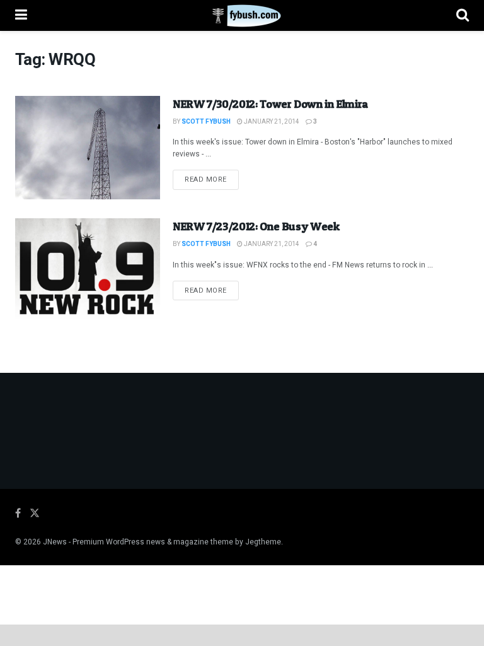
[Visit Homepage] (241, 15)
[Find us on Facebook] (18, 513)
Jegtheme (263, 542)
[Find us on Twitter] (35, 513)
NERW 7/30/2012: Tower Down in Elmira (270, 103)
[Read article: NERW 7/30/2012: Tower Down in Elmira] (87, 147)
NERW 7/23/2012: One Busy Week (256, 226)
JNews (55, 542)
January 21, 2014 (271, 121)
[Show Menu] (21, 15)
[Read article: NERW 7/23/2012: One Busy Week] (87, 270)
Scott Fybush (206, 121)
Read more (212, 179)
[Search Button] (462, 15)
